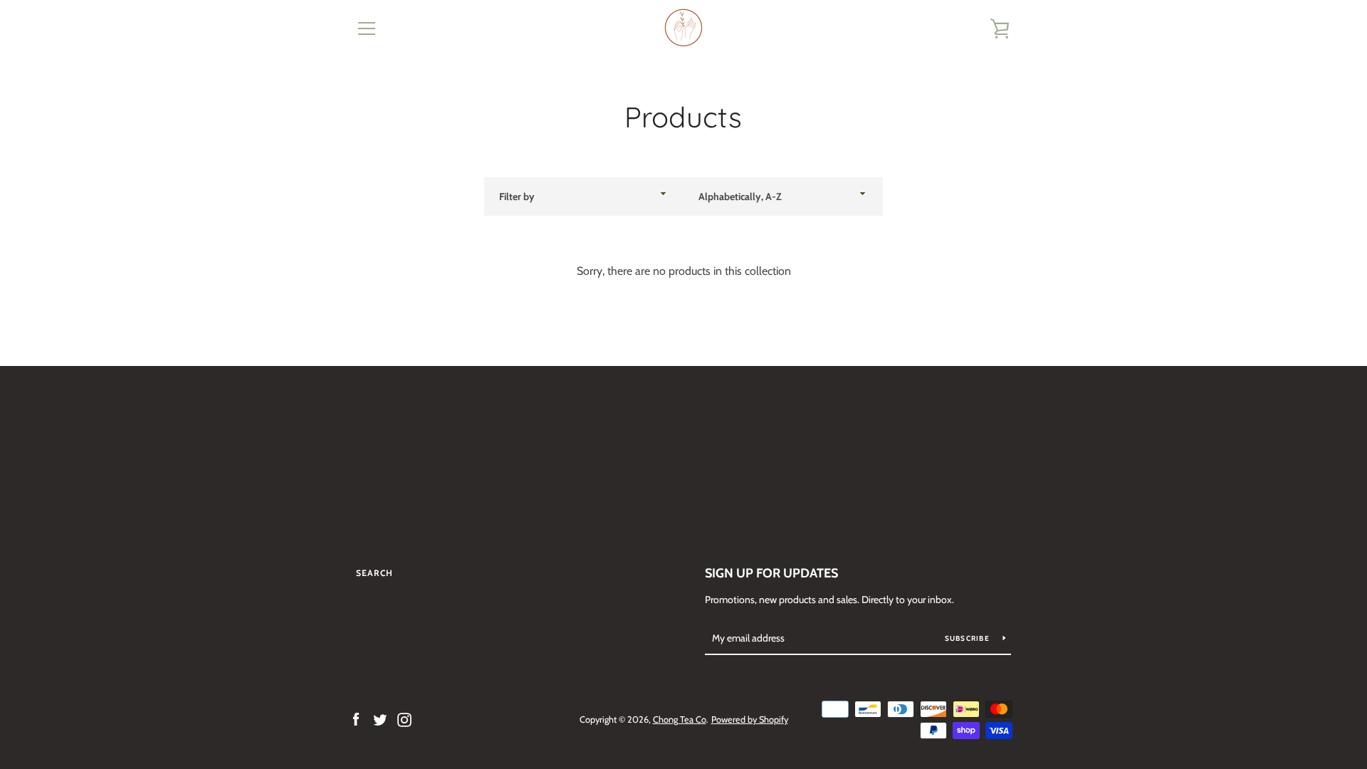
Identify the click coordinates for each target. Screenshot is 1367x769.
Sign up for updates (771, 573)
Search (374, 572)
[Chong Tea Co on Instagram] (404, 719)
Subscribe (968, 638)
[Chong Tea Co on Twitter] (380, 719)
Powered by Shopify (749, 719)
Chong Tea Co (679, 719)
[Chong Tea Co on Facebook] (356, 719)
